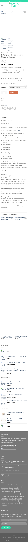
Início (2, 52)
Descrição (3, 117)
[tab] (14, 117)
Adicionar (13, 93)
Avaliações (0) (5, 123)
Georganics (17, 491)
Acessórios (4, 484)
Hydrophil (24, 494)
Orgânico (4, 501)
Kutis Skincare (10, 496)
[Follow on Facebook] (2, 446)
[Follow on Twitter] (7, 446)
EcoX (11, 103)
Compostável (5, 489)
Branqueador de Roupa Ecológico (21, 337)
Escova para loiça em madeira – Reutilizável (6, 337)
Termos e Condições (20, 537)
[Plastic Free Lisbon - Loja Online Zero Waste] (14, 5)
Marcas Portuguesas (17, 103)
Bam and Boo (19, 484)
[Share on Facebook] (5, 108)
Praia (8, 501)
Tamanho (3, 87)
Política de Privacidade (8, 537)
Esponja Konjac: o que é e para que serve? (15, 475)
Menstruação (5, 498)
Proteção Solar (14, 501)
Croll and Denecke (6, 491)
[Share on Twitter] (7, 108)
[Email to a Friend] (10, 108)
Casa (7, 52)
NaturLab (20, 498)
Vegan (21, 503)
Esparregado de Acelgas (12, 470)
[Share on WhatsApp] (2, 108)
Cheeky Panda (17, 487)
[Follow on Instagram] (5, 446)
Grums (13, 494)
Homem (18, 494)
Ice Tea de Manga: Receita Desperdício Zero (12, 466)
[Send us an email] (10, 446)
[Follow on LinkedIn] (15, 446)
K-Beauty (4, 496)
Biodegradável (9, 487)
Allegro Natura (11, 484)
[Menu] (2, 5)
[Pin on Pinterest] (12, 108)
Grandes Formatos (6, 494)
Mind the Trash (12, 498)
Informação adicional (7, 120)
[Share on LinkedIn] (15, 108)
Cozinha (12, 52)
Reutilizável (4, 503)
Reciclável (21, 501)
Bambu (3, 487)
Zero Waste (4, 505)
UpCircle (16, 503)
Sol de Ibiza (10, 503)
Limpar (25, 85)
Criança (16, 489)
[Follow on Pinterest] (12, 446)
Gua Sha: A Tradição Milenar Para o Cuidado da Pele (15, 462)
